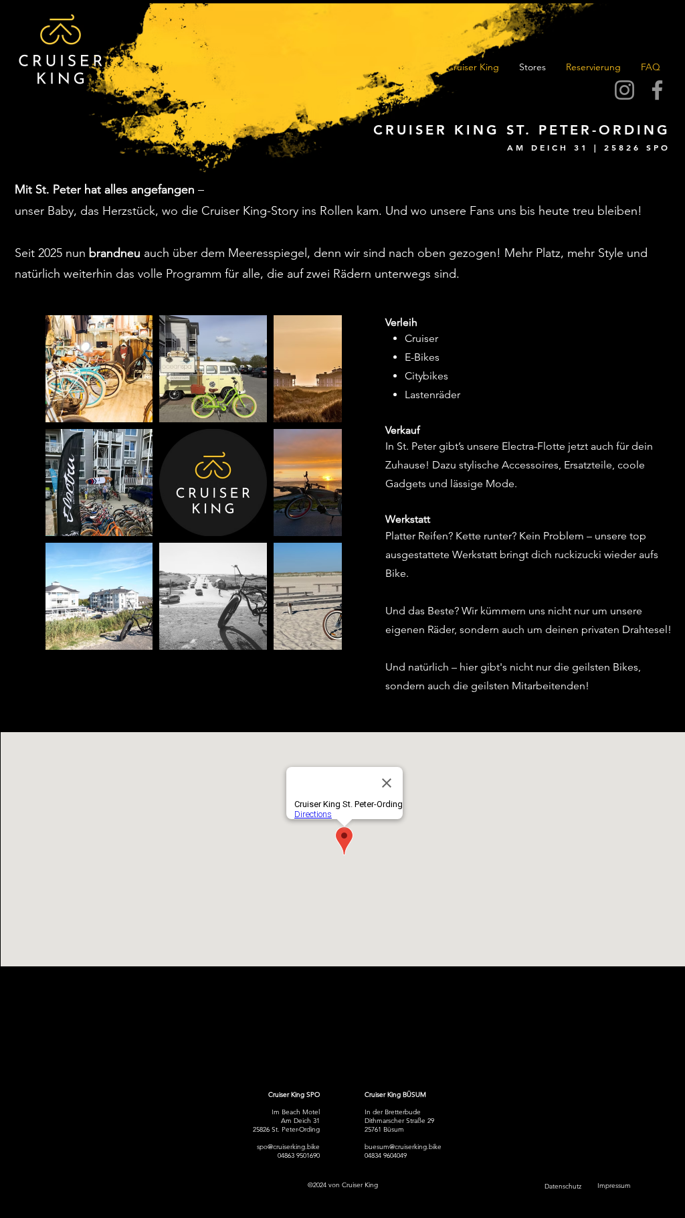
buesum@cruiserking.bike (403, 1146)
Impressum (614, 1185)
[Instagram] (624, 90)
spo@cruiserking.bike (288, 1146)
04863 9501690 (299, 1155)
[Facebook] (657, 90)
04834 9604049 (386, 1155)
